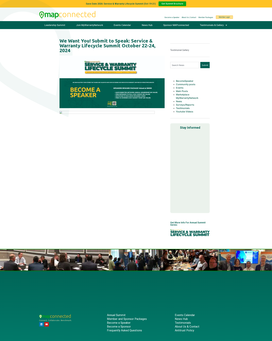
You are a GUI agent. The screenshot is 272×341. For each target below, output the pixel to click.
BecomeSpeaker (184, 81)
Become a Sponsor (119, 326)
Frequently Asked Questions (124, 330)
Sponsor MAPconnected (176, 25)
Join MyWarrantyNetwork (89, 25)
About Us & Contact (187, 326)
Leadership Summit (54, 25)
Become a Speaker (119, 322)
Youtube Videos (184, 111)
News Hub (147, 25)
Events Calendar (122, 25)
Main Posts (182, 91)
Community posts (185, 84)
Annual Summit (116, 315)
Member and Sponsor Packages (127, 318)
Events (179, 87)
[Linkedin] (41, 324)
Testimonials (183, 108)
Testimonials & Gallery (212, 25)
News (179, 101)
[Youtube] (46, 324)
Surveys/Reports (185, 104)
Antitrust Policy (184, 330)
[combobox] (184, 65)
